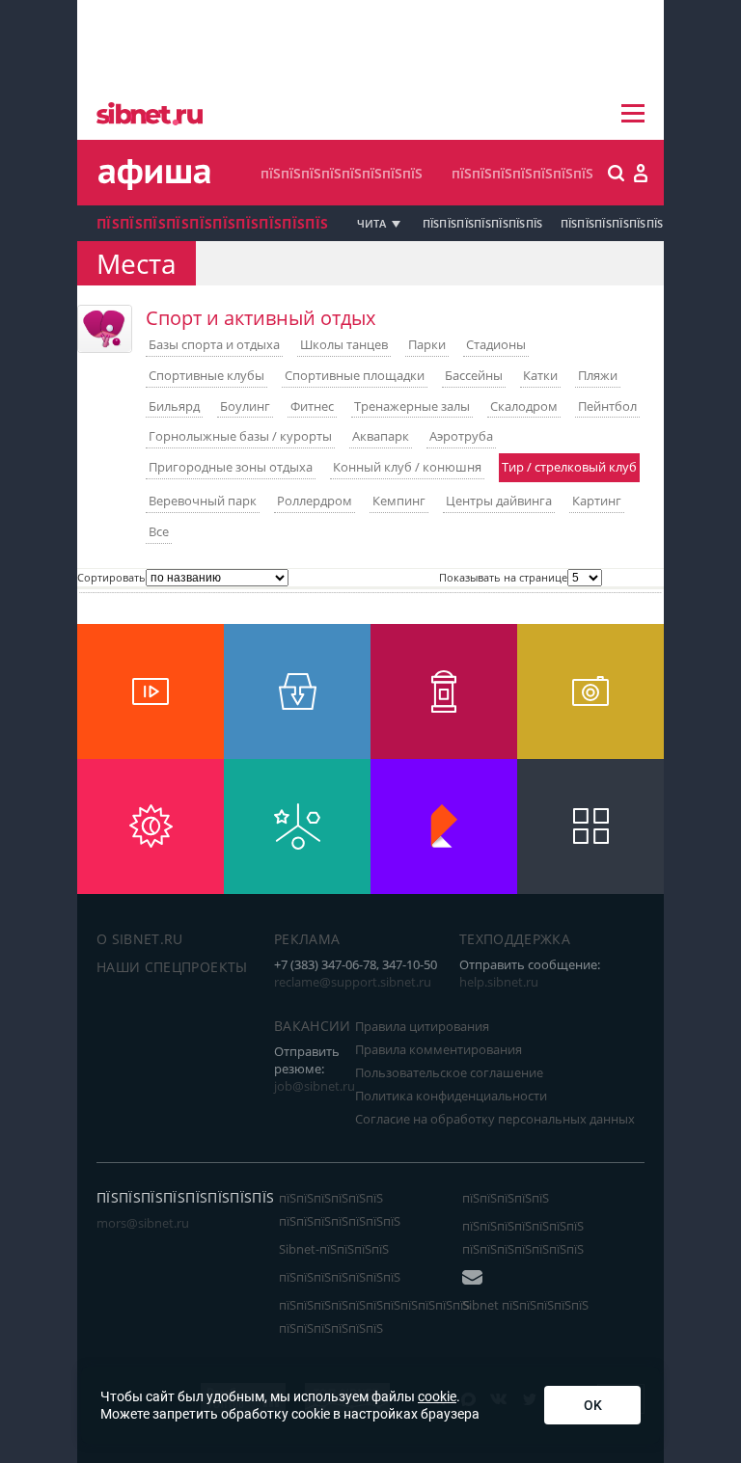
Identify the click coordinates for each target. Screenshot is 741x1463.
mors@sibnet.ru (142, 1223)
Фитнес (312, 406)
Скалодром (524, 406)
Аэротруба (461, 436)
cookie (437, 1396)
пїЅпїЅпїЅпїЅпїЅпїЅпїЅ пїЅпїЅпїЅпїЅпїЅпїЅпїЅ (523, 1237)
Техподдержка (514, 939)
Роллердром (314, 500)
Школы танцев (344, 344)
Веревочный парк (203, 500)
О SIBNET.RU (139, 939)
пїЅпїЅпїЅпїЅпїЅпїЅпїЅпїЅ (342, 173)
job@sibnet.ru (314, 1086)
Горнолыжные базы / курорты (240, 436)
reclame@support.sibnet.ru (352, 981)
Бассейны (474, 375)
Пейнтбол (607, 406)
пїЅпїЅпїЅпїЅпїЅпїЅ (612, 223)
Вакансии (312, 1025)
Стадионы (496, 344)
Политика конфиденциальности (451, 1095)
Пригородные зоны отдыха (231, 466)
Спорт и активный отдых (260, 318)
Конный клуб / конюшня (407, 466)
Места (136, 263)
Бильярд (174, 406)
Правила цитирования (422, 1026)
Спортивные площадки (355, 375)
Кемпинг (398, 500)
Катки (540, 375)
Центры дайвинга (499, 500)
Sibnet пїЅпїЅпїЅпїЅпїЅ (525, 1305)
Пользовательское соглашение (449, 1072)
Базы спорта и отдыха (214, 344)
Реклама (307, 939)
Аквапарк (380, 436)
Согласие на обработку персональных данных (495, 1118)
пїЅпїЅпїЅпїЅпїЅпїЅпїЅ (522, 173)
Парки (427, 344)
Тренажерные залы (412, 406)
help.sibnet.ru (498, 981)
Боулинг (245, 406)
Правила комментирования (438, 1049)
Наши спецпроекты (172, 967)
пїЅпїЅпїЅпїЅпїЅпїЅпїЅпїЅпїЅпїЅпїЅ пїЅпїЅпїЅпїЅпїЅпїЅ (374, 1316)
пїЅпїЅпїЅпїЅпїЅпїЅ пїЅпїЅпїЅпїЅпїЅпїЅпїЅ (339, 1209)
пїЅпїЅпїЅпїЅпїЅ (505, 1197)
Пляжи (598, 375)
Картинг (596, 500)
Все (159, 531)
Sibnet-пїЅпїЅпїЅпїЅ (334, 1249)
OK (593, 1405)
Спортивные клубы (206, 375)
